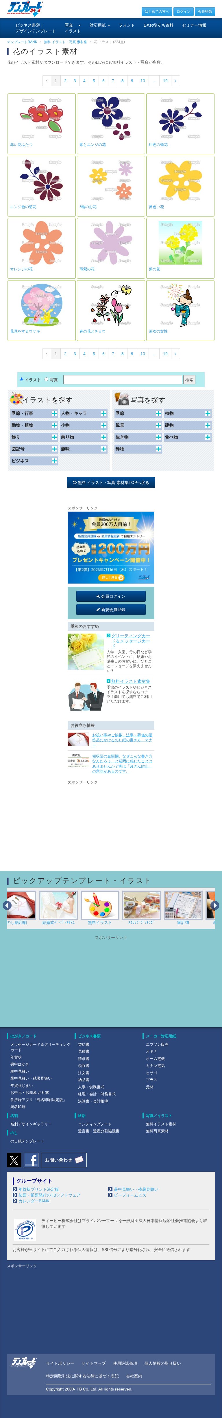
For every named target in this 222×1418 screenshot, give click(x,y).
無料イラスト (70, 922)
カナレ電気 (155, 1065)
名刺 (14, 1116)
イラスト (33, 379)
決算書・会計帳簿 (93, 1101)
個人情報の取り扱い (163, 1363)
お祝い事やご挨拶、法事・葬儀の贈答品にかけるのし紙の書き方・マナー (122, 740)
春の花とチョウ (92, 331)
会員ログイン (112, 596)
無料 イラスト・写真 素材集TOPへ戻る (114, 482)
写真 (54, 379)
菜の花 (154, 269)
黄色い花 (156, 207)
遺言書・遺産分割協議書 (98, 1131)
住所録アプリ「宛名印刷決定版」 (38, 1100)
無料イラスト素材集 (130, 681)
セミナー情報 (194, 25)
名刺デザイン (194, 922)
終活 (82, 1116)
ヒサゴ (151, 1073)
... (154, 80)
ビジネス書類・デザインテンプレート (36, 28)
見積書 (83, 1051)
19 (165, 80)
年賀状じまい (21, 1085)
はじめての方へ (157, 12)
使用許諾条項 (125, 1363)
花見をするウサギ (25, 331)
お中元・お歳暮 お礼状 (29, 1092)
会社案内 (134, 1376)
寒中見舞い (19, 1071)
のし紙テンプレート (27, 1141)
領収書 (83, 1065)
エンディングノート (95, 1124)
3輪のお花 (88, 207)
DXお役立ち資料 (158, 25)
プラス (151, 1080)
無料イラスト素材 (161, 1124)
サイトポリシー (60, 1363)
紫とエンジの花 (92, 144)
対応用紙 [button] (98, 25)
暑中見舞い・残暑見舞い (31, 1078)
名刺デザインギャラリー (31, 1124)
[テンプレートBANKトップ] (25, 8)
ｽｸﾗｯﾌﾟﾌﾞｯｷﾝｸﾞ (111, 922)
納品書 (83, 1080)
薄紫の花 (87, 269)
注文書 (83, 1073)
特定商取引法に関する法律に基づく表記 (82, 1376)
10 (142, 80)
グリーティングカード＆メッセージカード (130, 641)
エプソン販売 (157, 1044)
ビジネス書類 (89, 1036)
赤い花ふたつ (21, 144)
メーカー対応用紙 (161, 1036)
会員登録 (205, 12)
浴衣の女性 (158, 331)
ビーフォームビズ (130, 1195)
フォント (127, 25)
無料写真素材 (157, 1131)
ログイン (183, 12)
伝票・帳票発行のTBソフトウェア (49, 1195)
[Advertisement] (111, 822)
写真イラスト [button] (73, 28)
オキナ (151, 1051)
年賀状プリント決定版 (38, 1189)
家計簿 (153, 922)
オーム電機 (155, 1058)
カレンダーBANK (33, 1201)
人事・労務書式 (91, 1087)
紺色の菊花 (158, 144)
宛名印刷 (17, 1107)
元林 (149, 1087)
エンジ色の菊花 (23, 207)
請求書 (83, 1058)
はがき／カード (23, 1036)
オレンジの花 (21, 269)
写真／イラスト (159, 1116)
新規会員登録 (112, 609)
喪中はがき (19, 1064)
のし (14, 1133)
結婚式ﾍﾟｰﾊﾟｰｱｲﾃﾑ (28, 922)
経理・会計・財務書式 (97, 1094)
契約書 (83, 1044)
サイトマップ (94, 1363)
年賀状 (16, 1057)
